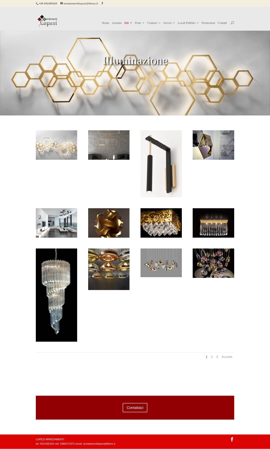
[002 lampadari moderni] (161, 276)
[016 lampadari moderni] (213, 236)
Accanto (227, 356)
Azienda (117, 23)
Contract (152, 23)
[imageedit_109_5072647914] (56, 158)
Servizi (167, 23)
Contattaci (135, 408)
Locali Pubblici (186, 23)
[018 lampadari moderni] (213, 158)
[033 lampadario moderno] (56, 236)
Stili (126, 23)
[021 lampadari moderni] (108, 236)
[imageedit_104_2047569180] (161, 196)
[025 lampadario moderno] (56, 340)
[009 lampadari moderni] (161, 236)
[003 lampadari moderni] (213, 277)
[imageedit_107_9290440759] (108, 158)
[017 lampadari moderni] (108, 289)
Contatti (222, 23)
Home (105, 23)
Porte (138, 23)
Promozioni (208, 23)
